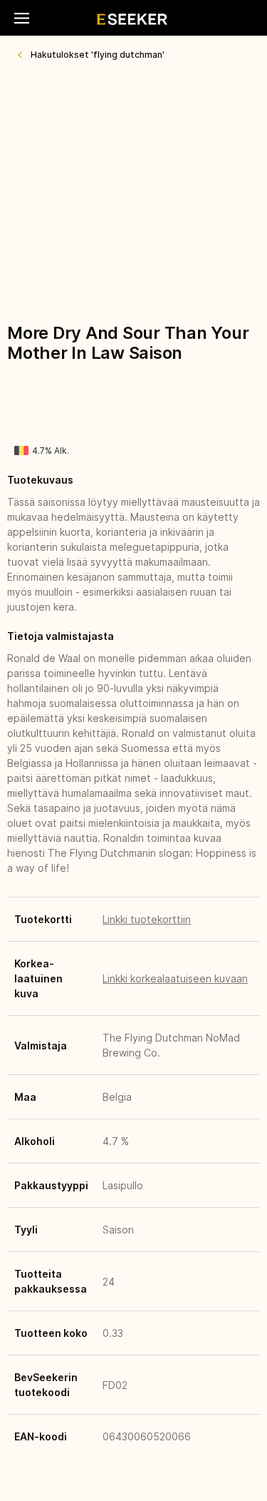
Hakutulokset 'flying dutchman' (97, 54)
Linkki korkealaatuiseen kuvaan (175, 978)
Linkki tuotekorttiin (147, 919)
